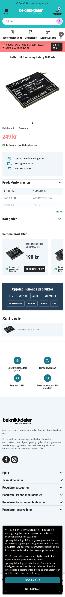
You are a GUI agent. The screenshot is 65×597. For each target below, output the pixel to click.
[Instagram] (14, 459)
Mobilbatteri (8, 128)
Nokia (44, 303)
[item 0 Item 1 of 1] (32, 90)
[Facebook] (6, 459)
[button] (32, 182)
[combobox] (32, 21)
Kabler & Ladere (48, 37)
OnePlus (23, 296)
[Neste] (61, 34)
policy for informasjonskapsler (36, 546)
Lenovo (31, 303)
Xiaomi (35, 296)
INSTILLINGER (32, 589)
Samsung (23, 128)
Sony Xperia (50, 296)
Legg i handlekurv (34, 269)
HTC (11, 296)
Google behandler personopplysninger (34, 550)
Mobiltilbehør (31, 37)
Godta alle (32, 580)
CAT (54, 303)
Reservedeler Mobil (12, 37)
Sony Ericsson (16, 303)
